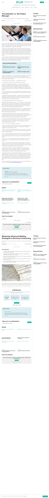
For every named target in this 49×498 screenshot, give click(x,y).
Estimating (3, 11)
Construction (27, 7)
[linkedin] (15, 23)
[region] (16, 220)
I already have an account (17, 228)
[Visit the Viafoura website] (29, 222)
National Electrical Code (16, 7)
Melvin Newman (8, 311)
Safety (32, 7)
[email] (19, 23)
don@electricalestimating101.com (16, 162)
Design (23, 7)
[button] (2, 2)
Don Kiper (3, 20)
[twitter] (16, 23)
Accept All (45, 496)
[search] (3, 2)
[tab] (4, 218)
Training (35, 7)
